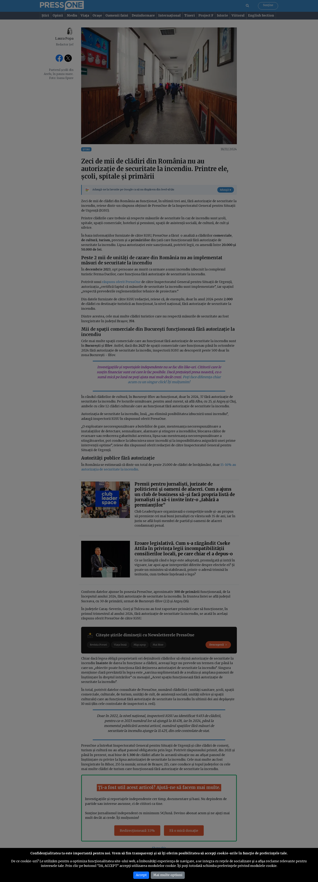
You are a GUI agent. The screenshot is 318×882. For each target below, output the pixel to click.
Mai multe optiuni (167, 875)
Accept (141, 875)
